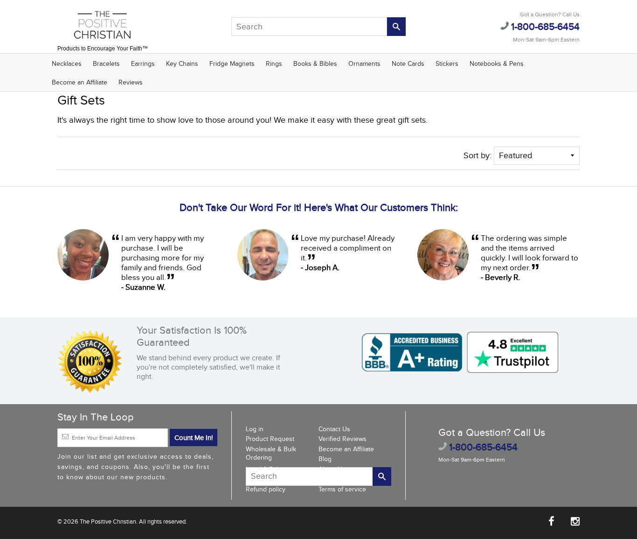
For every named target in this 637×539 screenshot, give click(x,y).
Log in (254, 429)
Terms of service (342, 489)
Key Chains (182, 64)
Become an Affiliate (79, 82)
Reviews (130, 82)
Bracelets (106, 64)
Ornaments (364, 64)
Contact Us (334, 429)
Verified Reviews (342, 439)
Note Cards (408, 64)
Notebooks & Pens (497, 64)
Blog (325, 459)
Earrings (143, 64)
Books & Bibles (315, 64)
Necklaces (67, 64)
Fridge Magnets (232, 64)
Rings (274, 64)
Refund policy (265, 489)
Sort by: (478, 156)
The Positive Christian (108, 521)
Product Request (270, 439)
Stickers (447, 64)
